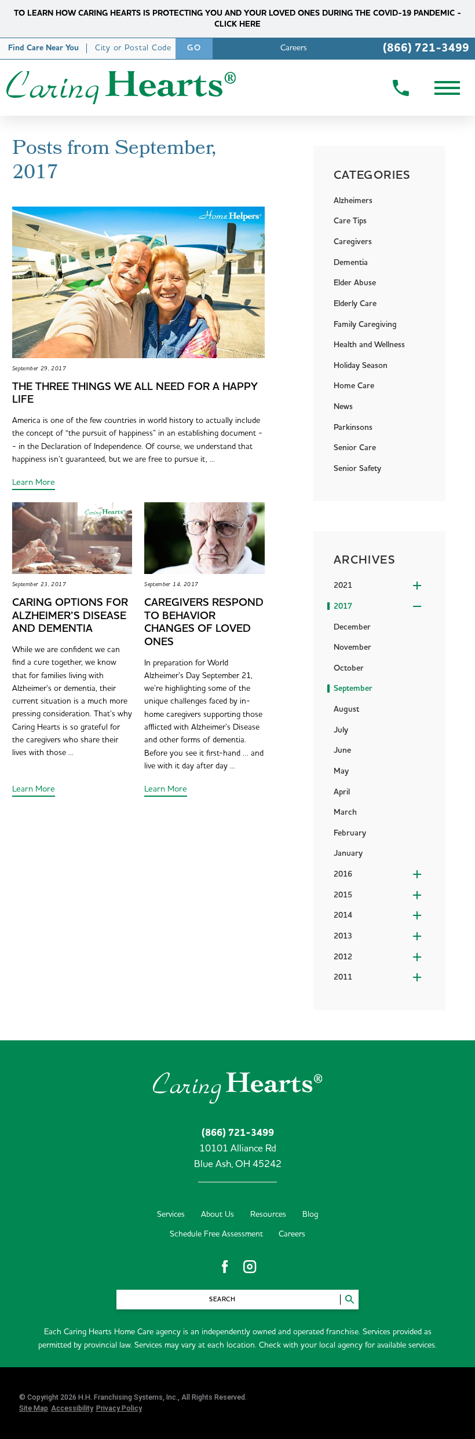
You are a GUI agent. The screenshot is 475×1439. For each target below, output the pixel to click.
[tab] (383, 586)
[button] (447, 88)
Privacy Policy (119, 1408)
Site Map (33, 1408)
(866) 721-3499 (426, 48)
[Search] (349, 1299)
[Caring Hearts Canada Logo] (120, 87)
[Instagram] (249, 1266)
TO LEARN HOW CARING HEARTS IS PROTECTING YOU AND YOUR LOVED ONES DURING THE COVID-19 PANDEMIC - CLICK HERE (237, 19)
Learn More (33, 482)
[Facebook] (224, 1266)
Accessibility (72, 1408)
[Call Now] (401, 88)
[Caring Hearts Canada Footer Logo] (238, 1085)
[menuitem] (383, 627)
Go (194, 48)
